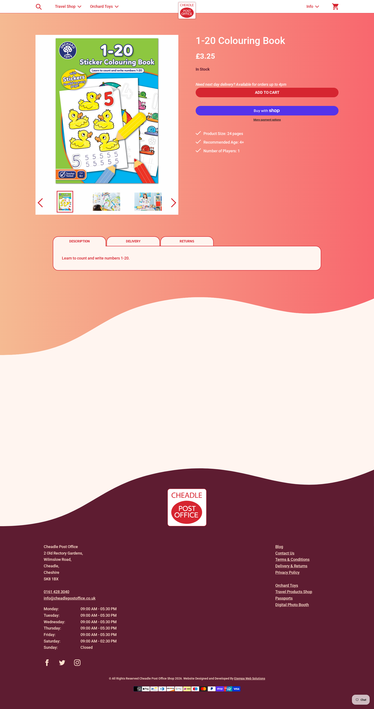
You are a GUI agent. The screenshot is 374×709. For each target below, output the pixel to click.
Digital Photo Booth (292, 604)
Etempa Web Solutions (249, 678)
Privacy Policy (287, 572)
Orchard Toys (286, 585)
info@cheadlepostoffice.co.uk (69, 598)
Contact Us (284, 553)
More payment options (267, 119)
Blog (279, 546)
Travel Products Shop (293, 591)
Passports (284, 598)
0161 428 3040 (56, 591)
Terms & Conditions (292, 559)
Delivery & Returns (291, 566)
